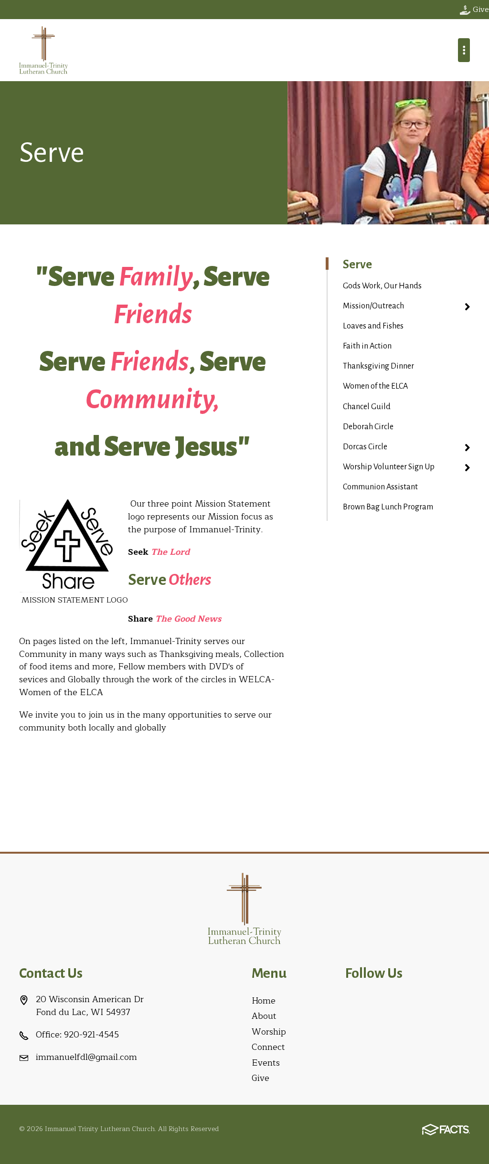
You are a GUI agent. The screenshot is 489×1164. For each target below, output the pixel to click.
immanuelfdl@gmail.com (86, 1057)
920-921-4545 (91, 1034)
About (264, 1016)
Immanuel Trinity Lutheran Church (43, 50)
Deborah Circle (368, 427)
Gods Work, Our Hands (382, 286)
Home (264, 1001)
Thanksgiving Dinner (378, 366)
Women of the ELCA (375, 386)
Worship (269, 1032)
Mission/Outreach (373, 306)
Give (260, 1078)
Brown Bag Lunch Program (388, 507)
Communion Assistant (380, 487)
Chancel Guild (367, 406)
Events (266, 1063)
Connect (268, 1047)
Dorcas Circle (365, 447)
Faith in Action (367, 346)
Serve (357, 264)
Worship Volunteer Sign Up (389, 467)
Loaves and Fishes (373, 326)
